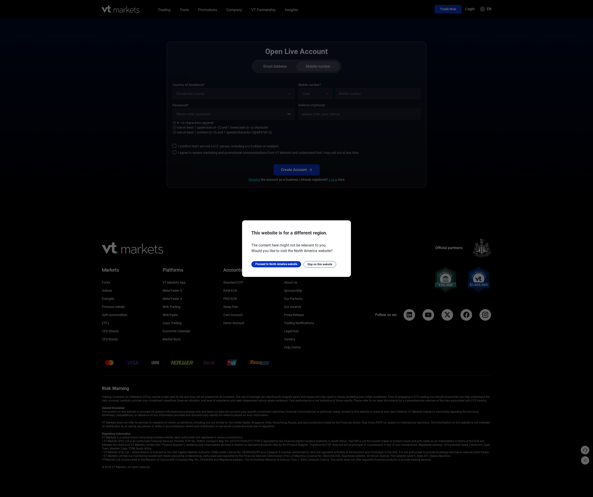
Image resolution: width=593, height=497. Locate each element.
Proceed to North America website (276, 264)
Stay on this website (319, 264)
